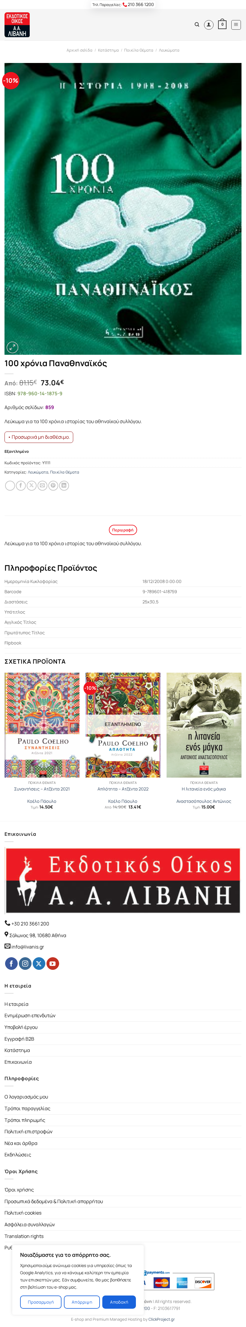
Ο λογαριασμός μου (26, 1096)
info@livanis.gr (27, 946)
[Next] (241, 746)
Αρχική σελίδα (79, 50)
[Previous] (4, 746)
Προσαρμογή (41, 1302)
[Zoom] (12, 347)
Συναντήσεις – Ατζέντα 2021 (42, 789)
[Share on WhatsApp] (10, 486)
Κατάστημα (108, 50)
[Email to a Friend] (42, 486)
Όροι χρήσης (19, 1189)
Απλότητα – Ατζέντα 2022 (123, 789)
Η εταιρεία (16, 1004)
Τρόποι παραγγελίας (27, 1108)
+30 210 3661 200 (29, 923)
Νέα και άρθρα (21, 1143)
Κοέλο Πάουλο (41, 801)
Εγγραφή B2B (19, 1039)
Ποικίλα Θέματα (138, 50)
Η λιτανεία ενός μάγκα (204, 789)
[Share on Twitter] (32, 486)
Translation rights (24, 1236)
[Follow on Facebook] (11, 963)
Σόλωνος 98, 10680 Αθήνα (37, 935)
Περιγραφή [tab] (123, 530)
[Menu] (236, 25)
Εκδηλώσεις (17, 1154)
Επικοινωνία (18, 1062)
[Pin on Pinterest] (53, 486)
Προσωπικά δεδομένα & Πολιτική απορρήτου (53, 1201)
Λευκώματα (169, 50)
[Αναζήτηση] (197, 24)
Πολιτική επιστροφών (28, 1131)
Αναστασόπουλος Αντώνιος (203, 801)
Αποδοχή (119, 1302)
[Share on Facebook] (21, 486)
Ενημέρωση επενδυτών (30, 1015)
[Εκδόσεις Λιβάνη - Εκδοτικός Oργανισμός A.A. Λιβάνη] (24, 24)
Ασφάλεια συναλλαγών (29, 1224)
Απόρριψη (82, 1302)
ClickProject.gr (161, 1319)
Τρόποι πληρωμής (24, 1120)
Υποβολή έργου (21, 1027)
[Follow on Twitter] (39, 963)
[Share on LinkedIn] (64, 486)
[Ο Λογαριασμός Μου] (209, 25)
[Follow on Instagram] (25, 963)
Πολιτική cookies (22, 1212)
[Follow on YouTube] (52, 963)
